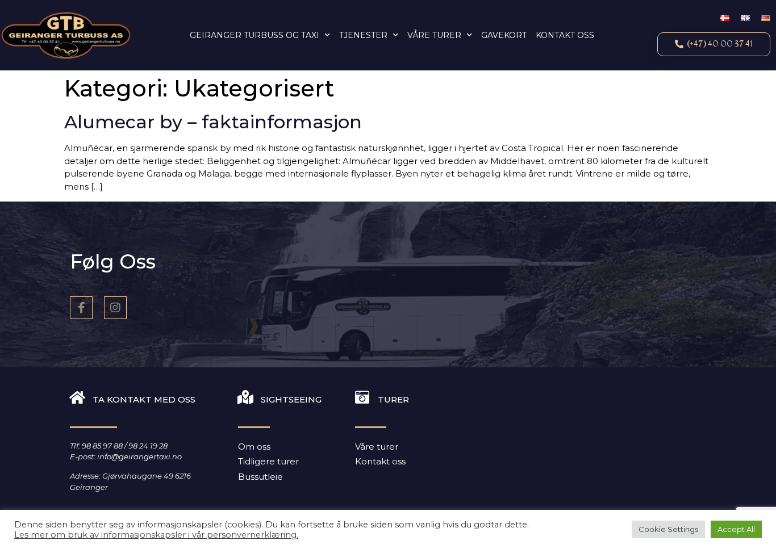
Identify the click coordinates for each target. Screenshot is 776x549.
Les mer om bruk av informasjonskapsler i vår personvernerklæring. (156, 535)
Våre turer (434, 35)
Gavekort (504, 35)
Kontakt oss (565, 35)
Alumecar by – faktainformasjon (213, 122)
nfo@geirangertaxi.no (140, 456)
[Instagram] (115, 307)
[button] (713, 44)
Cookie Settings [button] (668, 529)
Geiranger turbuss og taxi (254, 35)
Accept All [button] (736, 529)
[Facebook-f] (81, 307)
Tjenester (363, 35)
